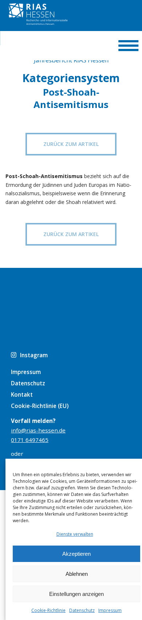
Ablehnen (77, 574)
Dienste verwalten (74, 534)
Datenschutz (82, 610)
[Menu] (128, 45)
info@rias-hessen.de (38, 430)
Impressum (110, 610)
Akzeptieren (76, 554)
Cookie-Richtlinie (48, 610)
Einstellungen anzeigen (76, 594)
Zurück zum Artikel (71, 143)
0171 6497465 (29, 439)
